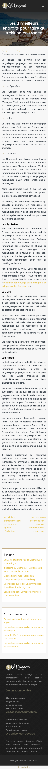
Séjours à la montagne (13, 51)
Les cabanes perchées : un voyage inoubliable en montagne (36, 524)
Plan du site (24, 767)
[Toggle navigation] (43, 6)
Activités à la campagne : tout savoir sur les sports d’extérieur (12, 524)
